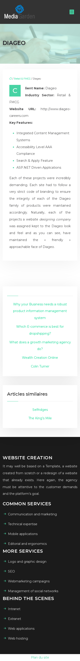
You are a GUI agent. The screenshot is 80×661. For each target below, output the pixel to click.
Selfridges (40, 410)
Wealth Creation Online (40, 358)
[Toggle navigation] (72, 12)
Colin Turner (40, 366)
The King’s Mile (40, 418)
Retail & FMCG (22, 78)
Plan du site (40, 657)
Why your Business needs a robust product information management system (40, 311)
